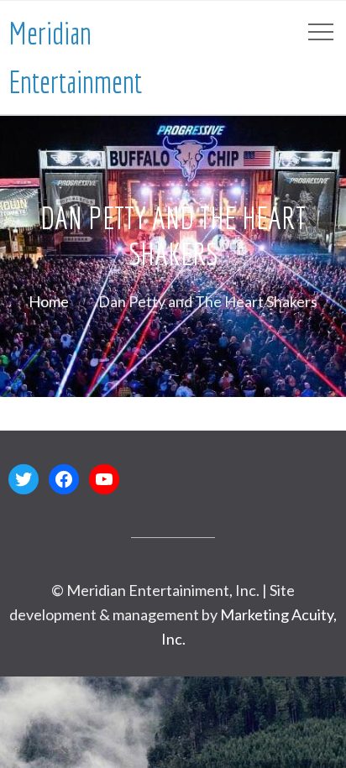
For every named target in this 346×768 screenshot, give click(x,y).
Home (49, 301)
